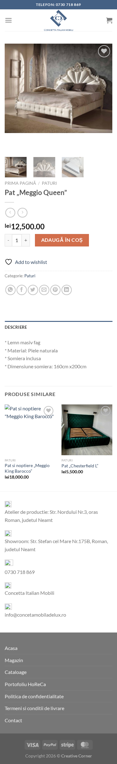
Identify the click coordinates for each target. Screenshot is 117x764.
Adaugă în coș (62, 240)
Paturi (49, 183)
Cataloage (16, 672)
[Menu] (8, 20)
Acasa (11, 648)
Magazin (14, 660)
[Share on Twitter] (33, 290)
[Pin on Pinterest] (55, 290)
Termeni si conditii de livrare (34, 708)
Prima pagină (20, 183)
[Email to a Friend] (44, 290)
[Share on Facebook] (22, 290)
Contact (13, 720)
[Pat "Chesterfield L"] (86, 429)
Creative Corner (76, 755)
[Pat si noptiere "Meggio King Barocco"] (30, 429)
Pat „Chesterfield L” (79, 465)
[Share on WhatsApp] (10, 290)
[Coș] (109, 20)
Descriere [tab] (16, 327)
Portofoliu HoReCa (25, 684)
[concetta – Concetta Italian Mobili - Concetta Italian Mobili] (58, 20)
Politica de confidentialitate (34, 696)
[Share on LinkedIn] (66, 290)
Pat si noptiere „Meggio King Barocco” (27, 468)
